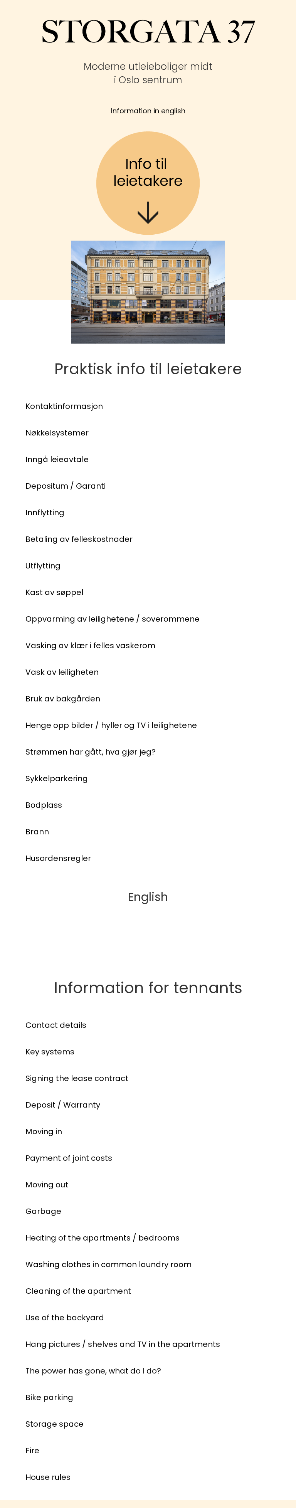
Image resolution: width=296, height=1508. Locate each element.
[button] (18, 406)
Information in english (148, 111)
